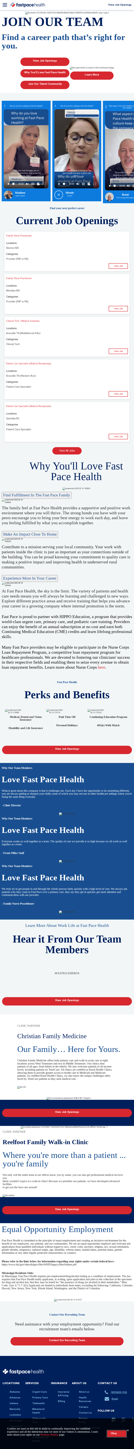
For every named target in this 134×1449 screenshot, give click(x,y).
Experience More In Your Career (29, 578)
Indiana (14, 1403)
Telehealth (38, 1403)
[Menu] (5, 4)
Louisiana (15, 1415)
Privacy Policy (49, 1434)
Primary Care (40, 1397)
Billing (61, 1401)
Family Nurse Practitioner (19, 235)
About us (84, 1392)
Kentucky (15, 1409)
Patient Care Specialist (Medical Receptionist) (28, 363)
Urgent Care (39, 1392)
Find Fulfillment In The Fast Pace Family (36, 495)
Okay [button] (114, 1433)
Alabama (15, 1392)
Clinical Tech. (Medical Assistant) (22, 321)
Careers (83, 1407)
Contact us (85, 1413)
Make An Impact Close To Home (30, 534)
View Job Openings (119, 5)
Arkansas (15, 1397)
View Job (118, 266)
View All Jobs (67, 450)
